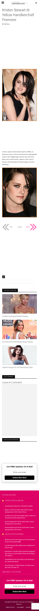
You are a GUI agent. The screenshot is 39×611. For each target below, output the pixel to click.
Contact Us (29, 607)
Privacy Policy (10, 607)
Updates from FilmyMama (14, 534)
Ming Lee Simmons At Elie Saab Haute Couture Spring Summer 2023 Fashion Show (19, 511)
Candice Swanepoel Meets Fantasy (15, 316)
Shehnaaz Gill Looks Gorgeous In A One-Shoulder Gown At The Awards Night (20, 541)
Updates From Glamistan (14, 500)
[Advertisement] (19, 47)
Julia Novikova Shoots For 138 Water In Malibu (19, 506)
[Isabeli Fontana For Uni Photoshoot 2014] (19, 355)
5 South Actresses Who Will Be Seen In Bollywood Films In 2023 (20, 547)
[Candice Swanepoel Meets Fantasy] (19, 304)
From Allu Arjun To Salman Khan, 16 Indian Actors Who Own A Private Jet (19, 566)
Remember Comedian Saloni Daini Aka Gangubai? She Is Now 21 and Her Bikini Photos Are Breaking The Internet (20, 553)
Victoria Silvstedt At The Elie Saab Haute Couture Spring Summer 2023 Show (19, 523)
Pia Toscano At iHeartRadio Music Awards (17, 342)
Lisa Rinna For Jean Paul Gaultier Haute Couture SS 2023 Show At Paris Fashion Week (20, 517)
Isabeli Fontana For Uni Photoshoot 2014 (17, 367)
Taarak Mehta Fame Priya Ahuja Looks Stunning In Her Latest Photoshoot (20, 560)
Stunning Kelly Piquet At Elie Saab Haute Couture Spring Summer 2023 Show (19, 529)
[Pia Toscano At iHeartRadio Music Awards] (19, 329)
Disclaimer (20, 607)
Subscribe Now (20, 478)
